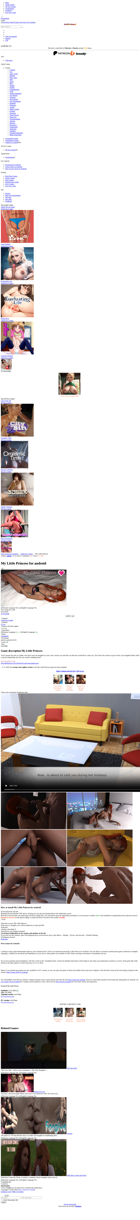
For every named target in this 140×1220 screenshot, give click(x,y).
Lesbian (12, 70)
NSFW (12, 87)
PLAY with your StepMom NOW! (70, 396)
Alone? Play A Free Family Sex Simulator (58, 688)
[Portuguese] (72, 25)
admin (9, 556)
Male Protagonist (15, 135)
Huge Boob (14, 99)
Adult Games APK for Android (17, 972)
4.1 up (3, 624)
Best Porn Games (11, 176)
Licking (12, 111)
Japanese (13, 113)
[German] (68, 25)
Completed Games (11, 138)
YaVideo (21, 1192)
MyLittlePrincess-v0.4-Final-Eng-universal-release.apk (20, 663)
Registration (5, 18)
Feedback (8, 10)
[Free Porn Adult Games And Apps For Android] (18, 22)
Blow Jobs (13, 78)
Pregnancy (13, 125)
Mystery (12, 123)
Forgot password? (70, 1204)
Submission (14, 127)
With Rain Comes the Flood (76, 1175)
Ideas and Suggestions (13, 195)
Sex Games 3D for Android (10, 982)
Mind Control (14, 109)
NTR (11, 91)
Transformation (15, 119)
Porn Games (9, 180)
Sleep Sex (13, 117)
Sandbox (13, 131)
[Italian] (70, 25)
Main (7, 3)
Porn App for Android (63, 982)
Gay (11, 72)
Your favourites (11, 36)
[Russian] (73, 25)
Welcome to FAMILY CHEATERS (69, 688)
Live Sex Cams (10, 12)
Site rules (8, 199)
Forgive (69, 1133)
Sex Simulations (15, 101)
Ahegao (12, 121)
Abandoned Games (12, 140)
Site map (8, 197)
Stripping (13, 105)
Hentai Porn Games (12, 182)
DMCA (14, 1192)
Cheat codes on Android (13, 167)
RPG (11, 84)
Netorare (13, 97)
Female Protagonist (16, 133)
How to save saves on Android (15, 169)
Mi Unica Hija (72, 1068)
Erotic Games (10, 178)
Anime (12, 107)
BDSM (12, 76)
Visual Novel (14, 115)
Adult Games (9, 5)
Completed (4, 636)
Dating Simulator (15, 93)
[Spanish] (75, 25)
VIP (6, 40)
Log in (4, 1202)
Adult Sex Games (11, 142)
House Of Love (39, 1092)
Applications (9, 9)
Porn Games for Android (9, 554)
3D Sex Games (10, 7)
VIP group (8, 60)
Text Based (13, 95)
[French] (66, 25)
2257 (9, 1192)
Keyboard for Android (13, 165)
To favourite (5, 614)
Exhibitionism (14, 89)
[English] (65, 25)
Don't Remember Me (11, 1200)
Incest (12, 82)
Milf (11, 80)
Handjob (13, 103)
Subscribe (4, 939)
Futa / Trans (14, 74)
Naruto (12, 86)
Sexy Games (9, 184)
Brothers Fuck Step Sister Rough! (81, 688)
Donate (7, 38)
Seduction (13, 129)
